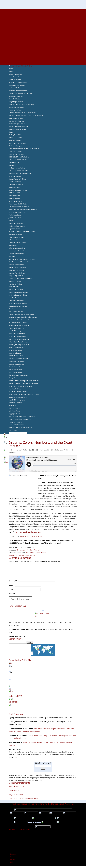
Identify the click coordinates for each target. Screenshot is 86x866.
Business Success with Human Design (21, 93)
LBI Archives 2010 (14, 193)
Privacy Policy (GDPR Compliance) (20, 419)
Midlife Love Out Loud (16, 215)
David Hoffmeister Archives (18, 295)
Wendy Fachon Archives (17, 347)
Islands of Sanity (14, 298)
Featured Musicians (43, 50)
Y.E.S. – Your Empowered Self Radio (20, 278)
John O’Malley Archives (16, 270)
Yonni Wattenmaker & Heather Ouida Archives (24, 149)
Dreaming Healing (14, 110)
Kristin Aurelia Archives (16, 254)
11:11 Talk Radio (14, 287)
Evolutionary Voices (15, 284)
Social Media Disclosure (16, 425)
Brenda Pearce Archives (16, 356)
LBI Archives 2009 (14, 196)
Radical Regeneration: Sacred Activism (21, 314)
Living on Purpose (15, 176)
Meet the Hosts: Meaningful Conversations (23, 209)
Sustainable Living (15, 331)
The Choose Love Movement (18, 262)
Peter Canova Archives (16, 237)
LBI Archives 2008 (14, 198)
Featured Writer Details (43, 31)
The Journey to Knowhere (17, 267)
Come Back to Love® (16, 99)
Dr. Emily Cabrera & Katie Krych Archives (22, 232)
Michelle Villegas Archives (17, 124)
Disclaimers (12, 405)
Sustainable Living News (17, 400)
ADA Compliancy (14, 408)
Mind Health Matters (16, 223)
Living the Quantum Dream (18, 303)
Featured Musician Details (43, 53)
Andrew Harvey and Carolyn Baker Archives (23, 317)
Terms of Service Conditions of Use (20, 428)
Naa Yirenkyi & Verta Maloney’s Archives (22, 259)
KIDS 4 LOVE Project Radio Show (19, 157)
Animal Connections (15, 74)
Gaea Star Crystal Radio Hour (18, 127)
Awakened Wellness (15, 88)
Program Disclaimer (16, 794)
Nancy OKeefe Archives (16, 96)
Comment (13, 581)
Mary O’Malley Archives (16, 328)
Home (11, 69)
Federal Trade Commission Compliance (21, 417)
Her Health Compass (15, 146)
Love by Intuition (14, 187)
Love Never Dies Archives (17, 85)
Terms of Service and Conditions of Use (23, 799)
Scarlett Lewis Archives (16, 265)
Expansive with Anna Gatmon (18, 358)
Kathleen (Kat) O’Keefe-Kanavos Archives (22, 113)
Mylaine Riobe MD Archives (18, 91)
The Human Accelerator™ (17, 334)
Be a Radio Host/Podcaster (17, 392)
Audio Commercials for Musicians (43, 55)
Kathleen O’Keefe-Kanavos (36, 552)
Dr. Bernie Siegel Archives (17, 226)
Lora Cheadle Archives (16, 118)
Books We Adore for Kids (43, 34)
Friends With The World (16, 121)
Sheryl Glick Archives (15, 138)
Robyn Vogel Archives (16, 102)
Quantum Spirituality (16, 234)
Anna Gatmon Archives (16, 361)
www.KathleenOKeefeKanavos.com (28, 532)
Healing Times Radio (15, 140)
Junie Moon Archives (15, 218)
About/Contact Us (43, 10)
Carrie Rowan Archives (16, 185)
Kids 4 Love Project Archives (18, 160)
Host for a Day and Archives (18, 397)
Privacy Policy (14, 790)
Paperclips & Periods (15, 229)
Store (43, 60)
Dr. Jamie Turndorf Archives (18, 82)
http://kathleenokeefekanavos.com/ (22, 555)
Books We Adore (43, 21)
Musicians (43, 47)
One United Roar (14, 309)
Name (11, 585)
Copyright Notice (14, 414)
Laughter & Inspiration (16, 364)
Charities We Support (43, 42)
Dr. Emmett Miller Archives (17, 143)
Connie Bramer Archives (17, 367)
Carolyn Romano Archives (17, 179)
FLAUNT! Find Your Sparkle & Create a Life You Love (26, 115)
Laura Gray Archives (15, 372)
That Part (12, 256)
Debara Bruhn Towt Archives (18, 342)
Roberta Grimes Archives (17, 248)
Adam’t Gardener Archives (17, 336)
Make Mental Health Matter (18, 204)
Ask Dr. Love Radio (15, 80)
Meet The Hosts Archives (17, 212)
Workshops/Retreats (43, 58)
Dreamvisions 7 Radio (19, 450)
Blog (43, 37)
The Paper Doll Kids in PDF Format (20, 174)
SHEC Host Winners (15, 350)
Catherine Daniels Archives (17, 243)
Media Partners (43, 45)
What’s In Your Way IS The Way (19, 325)
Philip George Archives (16, 276)
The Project (12, 165)
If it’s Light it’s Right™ (15, 151)
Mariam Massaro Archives (17, 129)
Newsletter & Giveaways (43, 18)
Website (12, 593)
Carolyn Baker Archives (16, 300)
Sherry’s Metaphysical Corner (18, 375)
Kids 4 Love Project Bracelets (18, 171)
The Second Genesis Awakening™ (20, 339)
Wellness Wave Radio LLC (17, 273)
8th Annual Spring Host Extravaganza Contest (24, 394)
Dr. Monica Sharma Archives (18, 323)
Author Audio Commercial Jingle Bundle (43, 26)
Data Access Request (16, 786)
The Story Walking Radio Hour (19, 345)
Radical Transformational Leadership (21, 320)
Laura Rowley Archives (16, 77)
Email (11, 589)
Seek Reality (13, 245)
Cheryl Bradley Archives (16, 154)
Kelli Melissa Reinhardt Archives (19, 207)
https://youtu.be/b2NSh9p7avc (31, 536)
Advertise (43, 13)
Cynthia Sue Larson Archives (18, 306)
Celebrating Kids (14, 162)
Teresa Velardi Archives (16, 107)
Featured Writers (43, 29)
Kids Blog (43, 39)
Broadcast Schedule (15, 403)
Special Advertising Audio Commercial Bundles (43, 15)
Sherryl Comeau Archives (17, 378)
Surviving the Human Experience (19, 251)
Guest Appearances (15, 201)
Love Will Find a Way (15, 370)
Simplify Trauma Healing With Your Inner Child (24, 381)
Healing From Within (15, 135)
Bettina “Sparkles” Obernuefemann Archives (23, 383)
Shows (11, 71)
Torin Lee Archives (15, 281)
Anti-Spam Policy (14, 411)
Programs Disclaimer (15, 422)
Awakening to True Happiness (18, 292)
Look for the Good (15, 182)
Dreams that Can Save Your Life (28, 550)
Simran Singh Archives (16, 289)
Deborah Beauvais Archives (18, 190)
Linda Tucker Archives (16, 312)
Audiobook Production (43, 23)
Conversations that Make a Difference (21, 104)
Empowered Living (15, 353)
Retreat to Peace (14, 240)
